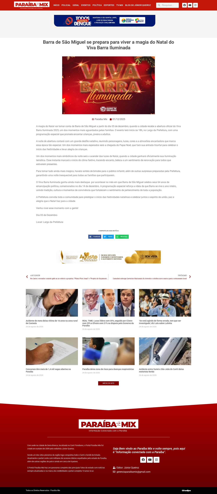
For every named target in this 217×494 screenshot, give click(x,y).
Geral (76, 5)
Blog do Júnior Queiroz (138, 5)
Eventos (85, 5)
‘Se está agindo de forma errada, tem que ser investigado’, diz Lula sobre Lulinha (160, 322)
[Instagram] (195, 5)
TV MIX (119, 5)
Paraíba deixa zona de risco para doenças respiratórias (108, 369)
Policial (66, 5)
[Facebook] (184, 5)
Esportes (109, 5)
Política (97, 5)
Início (56, 5)
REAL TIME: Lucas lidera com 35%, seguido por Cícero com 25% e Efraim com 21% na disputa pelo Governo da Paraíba (108, 323)
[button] (94, 237)
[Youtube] (190, 5)
